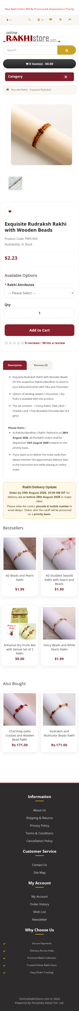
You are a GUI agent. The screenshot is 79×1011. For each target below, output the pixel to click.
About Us (39, 810)
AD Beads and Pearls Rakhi (20, 577)
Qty (8, 305)
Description (15, 365)
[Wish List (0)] (51, 19)
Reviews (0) (41, 365)
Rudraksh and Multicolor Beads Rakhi (59, 733)
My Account (39, 896)
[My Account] (40, 19)
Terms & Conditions (39, 833)
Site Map (40, 872)
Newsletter (39, 919)
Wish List (39, 912)
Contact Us (39, 865)
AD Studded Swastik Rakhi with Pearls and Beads (59, 580)
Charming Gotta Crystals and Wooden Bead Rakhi (19, 735)
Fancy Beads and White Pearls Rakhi (59, 647)
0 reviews (32, 343)
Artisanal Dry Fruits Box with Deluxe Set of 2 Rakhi (20, 649)
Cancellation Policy (40, 841)
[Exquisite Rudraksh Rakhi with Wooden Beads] (41, 134)
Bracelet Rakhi (19, 89)
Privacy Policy (39, 825)
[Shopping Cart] (60, 19)
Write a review (53, 343)
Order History (39, 904)
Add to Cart (39, 330)
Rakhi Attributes (20, 285)
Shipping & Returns (39, 818)
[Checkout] (70, 19)
